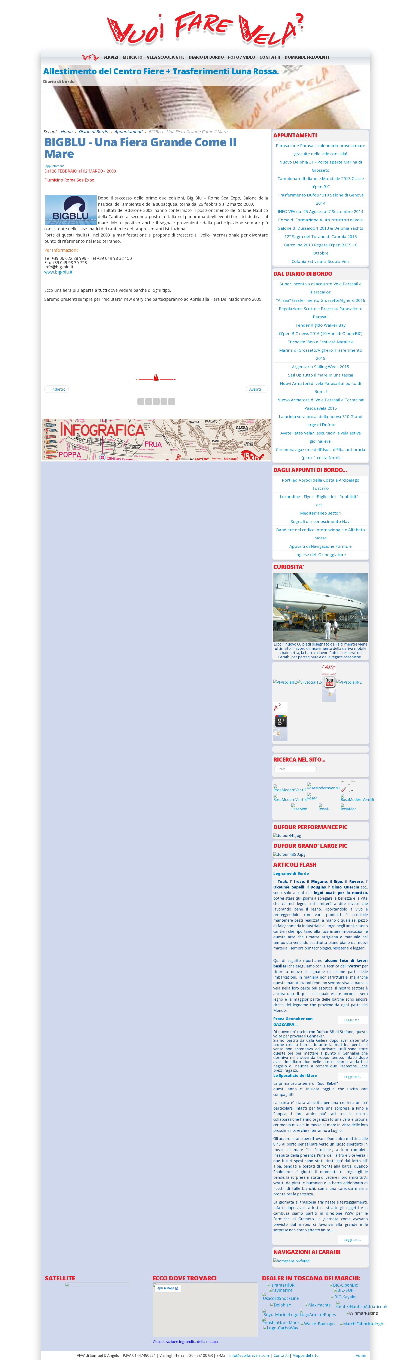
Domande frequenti (307, 57)
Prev (46, 97)
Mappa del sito (305, 1355)
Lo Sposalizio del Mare (295, 1075)
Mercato (133, 57)
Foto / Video (241, 57)
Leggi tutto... (352, 1020)
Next (364, 97)
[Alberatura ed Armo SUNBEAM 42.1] (205, 97)
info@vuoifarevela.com (249, 1355)
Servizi (110, 57)
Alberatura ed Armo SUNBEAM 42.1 (113, 71)
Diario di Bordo (206, 57)
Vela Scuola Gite (166, 57)
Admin (362, 1355)
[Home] (205, 28)
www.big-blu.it (58, 272)
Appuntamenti (54, 166)
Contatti (269, 57)
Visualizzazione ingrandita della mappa (185, 1341)
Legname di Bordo (291, 873)
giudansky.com (360, 126)
